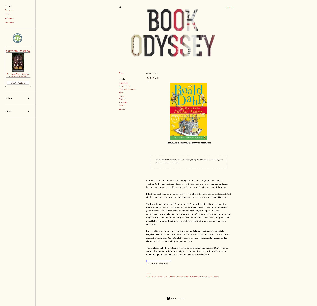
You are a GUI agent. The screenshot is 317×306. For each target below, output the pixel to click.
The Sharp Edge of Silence (18, 74)
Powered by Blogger (178, 298)
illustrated (123, 102)
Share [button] (121, 73)
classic (121, 93)
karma (121, 106)
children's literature (127, 89)
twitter (8, 14)
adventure (123, 83)
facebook (9, 10)
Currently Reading (18, 50)
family (121, 96)
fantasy (122, 99)
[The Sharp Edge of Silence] (18, 71)
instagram (9, 18)
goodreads (9, 22)
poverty (122, 109)
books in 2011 (124, 86)
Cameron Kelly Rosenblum (19, 76)
